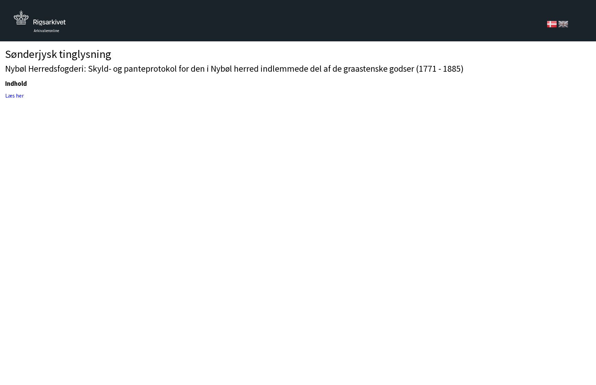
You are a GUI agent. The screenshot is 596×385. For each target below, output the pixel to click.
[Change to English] (563, 23)
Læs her (14, 95)
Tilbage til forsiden (40, 19)
